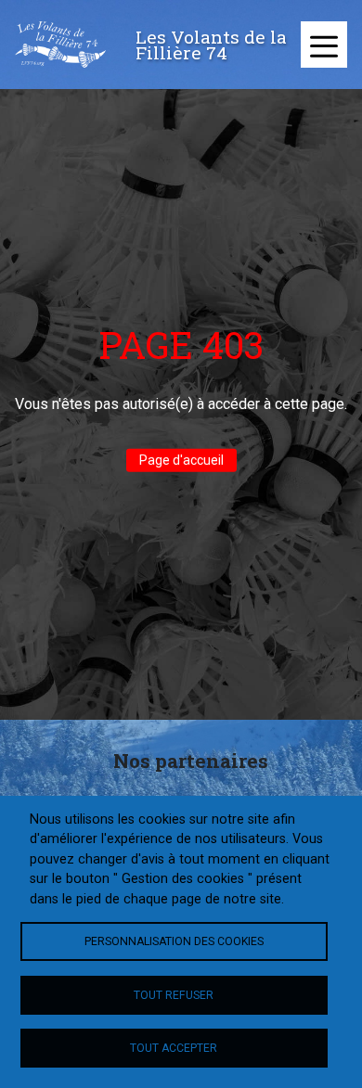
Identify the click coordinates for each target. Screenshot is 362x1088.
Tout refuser (173, 995)
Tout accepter (173, 1048)
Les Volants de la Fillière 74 (211, 44)
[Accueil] (60, 44)
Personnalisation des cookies (174, 941)
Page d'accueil (181, 460)
